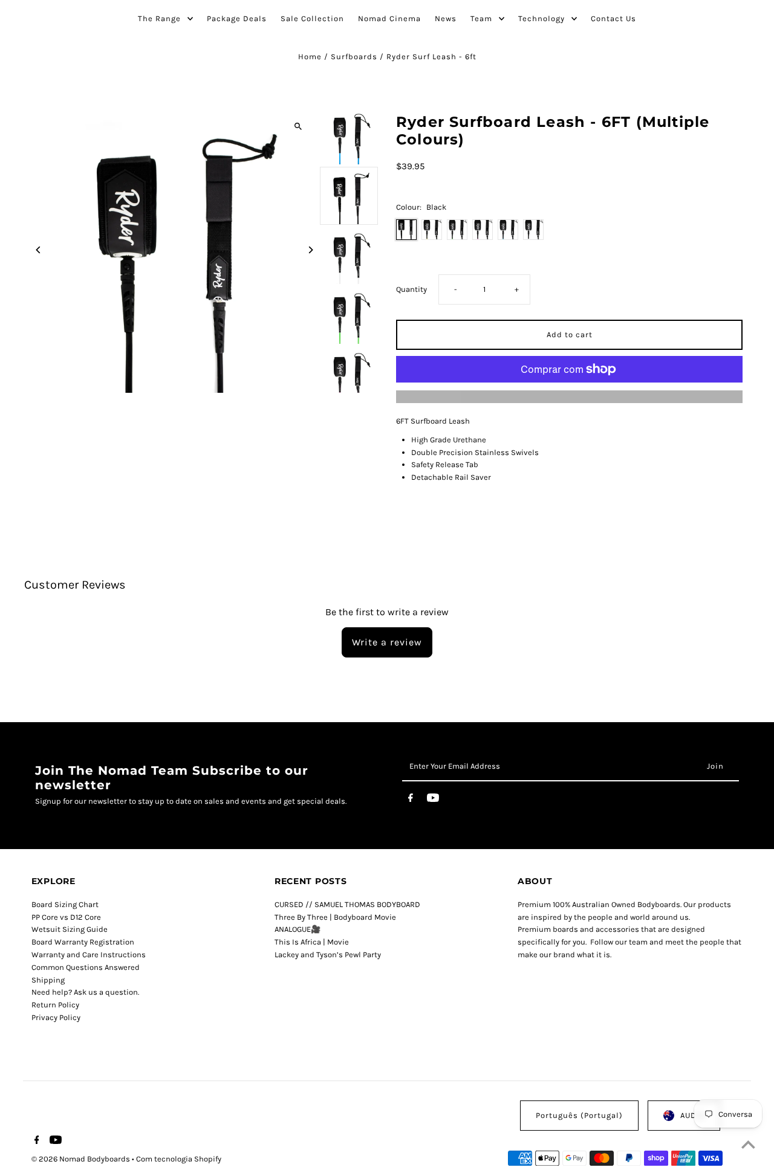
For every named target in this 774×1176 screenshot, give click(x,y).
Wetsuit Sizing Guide (69, 929)
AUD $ (692, 1115)
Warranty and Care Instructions (88, 953)
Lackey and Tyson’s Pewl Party (328, 953)
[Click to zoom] (297, 126)
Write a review (387, 642)
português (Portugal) (579, 1115)
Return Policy (55, 1004)
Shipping (48, 979)
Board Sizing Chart (65, 903)
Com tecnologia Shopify (178, 1158)
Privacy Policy (55, 1016)
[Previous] (39, 249)
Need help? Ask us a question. (85, 992)
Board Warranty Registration (82, 941)
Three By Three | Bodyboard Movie (335, 916)
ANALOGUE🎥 (297, 929)
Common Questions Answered (85, 966)
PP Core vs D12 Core (66, 916)
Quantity (411, 289)
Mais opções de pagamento (569, 396)
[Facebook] (410, 800)
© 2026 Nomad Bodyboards (81, 1158)
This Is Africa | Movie (312, 941)
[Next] (310, 249)
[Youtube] (433, 800)
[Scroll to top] (748, 1144)
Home (310, 56)
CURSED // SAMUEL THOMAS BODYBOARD (347, 903)
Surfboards (354, 56)
